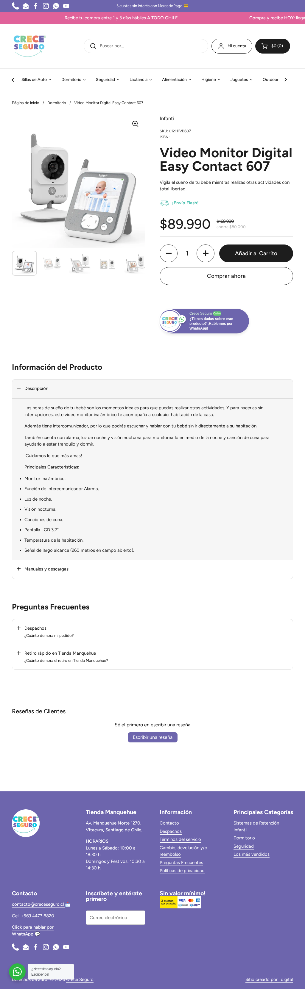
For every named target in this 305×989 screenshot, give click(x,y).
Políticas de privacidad (182, 870)
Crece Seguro (80, 979)
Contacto (169, 823)
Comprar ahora (226, 275)
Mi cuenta (237, 45)
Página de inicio (25, 103)
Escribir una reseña (152, 737)
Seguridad (244, 846)
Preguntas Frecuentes (181, 862)
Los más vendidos (252, 854)
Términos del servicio (180, 839)
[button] (272, 46)
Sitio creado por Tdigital (269, 979)
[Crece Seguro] (30, 46)
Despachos (171, 831)
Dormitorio (56, 103)
